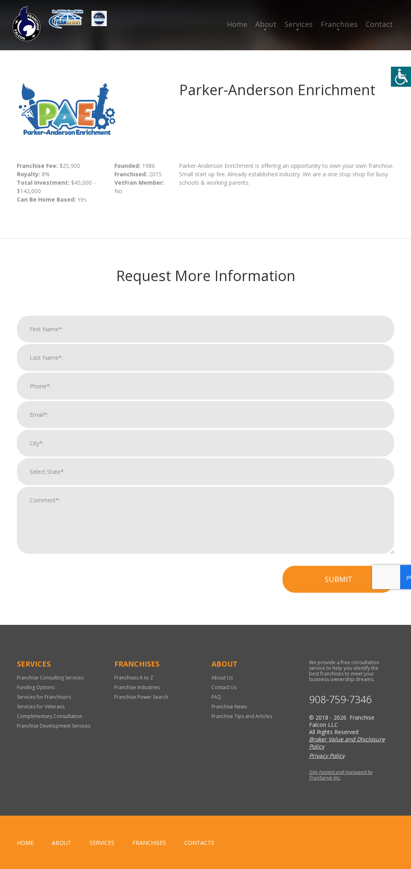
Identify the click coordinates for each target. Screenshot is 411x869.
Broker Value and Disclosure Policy (347, 742)
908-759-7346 (340, 699)
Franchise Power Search (141, 697)
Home (237, 24)
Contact (379, 24)
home (25, 843)
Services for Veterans (41, 706)
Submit (338, 579)
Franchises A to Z (133, 677)
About (266, 24)
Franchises (339, 24)
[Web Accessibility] (401, 77)
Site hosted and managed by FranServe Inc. (340, 775)
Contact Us (224, 687)
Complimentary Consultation (49, 716)
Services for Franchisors (44, 697)
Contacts (199, 843)
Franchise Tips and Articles (242, 716)
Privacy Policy (327, 755)
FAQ (216, 697)
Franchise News (229, 706)
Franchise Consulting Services (50, 677)
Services (299, 24)
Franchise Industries (137, 687)
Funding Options (36, 687)
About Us (222, 677)
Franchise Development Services (53, 725)
